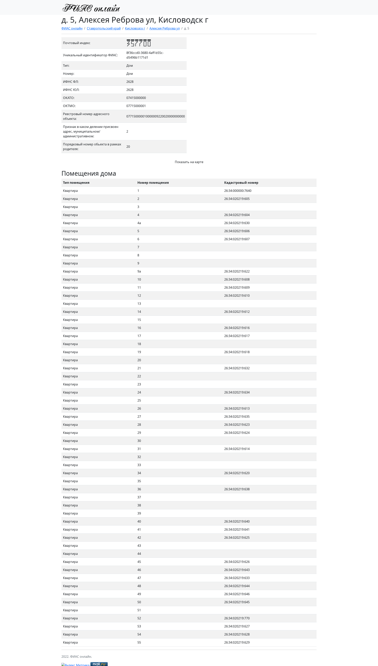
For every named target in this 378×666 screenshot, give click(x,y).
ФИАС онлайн (71, 28)
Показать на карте (189, 162)
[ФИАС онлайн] (90, 7)
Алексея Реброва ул (164, 28)
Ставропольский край (104, 28)
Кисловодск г (135, 28)
